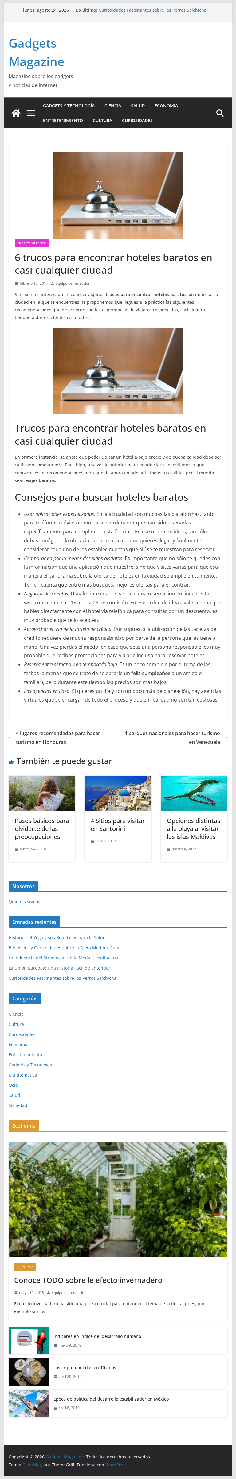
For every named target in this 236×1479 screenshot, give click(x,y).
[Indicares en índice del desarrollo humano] (29, 1340)
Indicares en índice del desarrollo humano (97, 1336)
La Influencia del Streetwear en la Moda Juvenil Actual (64, 958)
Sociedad (18, 1105)
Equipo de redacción (73, 283)
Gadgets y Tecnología (69, 106)
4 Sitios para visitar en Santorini (118, 825)
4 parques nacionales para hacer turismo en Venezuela (172, 737)
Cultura (102, 120)
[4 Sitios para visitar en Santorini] (118, 780)
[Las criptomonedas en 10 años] (29, 1372)
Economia (166, 106)
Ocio (13, 1085)
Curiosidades (137, 120)
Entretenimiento (63, 120)
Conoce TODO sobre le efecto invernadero (88, 1280)
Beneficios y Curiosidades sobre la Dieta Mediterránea (64, 948)
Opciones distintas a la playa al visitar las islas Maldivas (193, 829)
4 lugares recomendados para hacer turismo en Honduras (58, 737)
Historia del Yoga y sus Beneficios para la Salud (57, 937)
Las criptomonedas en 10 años (84, 1367)
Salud (138, 106)
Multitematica (23, 1075)
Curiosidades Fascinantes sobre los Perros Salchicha (62, 978)
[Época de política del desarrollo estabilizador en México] (29, 1403)
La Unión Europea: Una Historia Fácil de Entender (149, 10)
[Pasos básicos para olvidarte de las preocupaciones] (42, 780)
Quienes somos (24, 901)
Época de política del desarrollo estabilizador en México (111, 1399)
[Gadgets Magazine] (16, 113)
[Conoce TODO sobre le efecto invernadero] (118, 1200)
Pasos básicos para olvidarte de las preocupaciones (42, 829)
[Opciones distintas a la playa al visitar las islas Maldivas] (194, 780)
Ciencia (112, 106)
